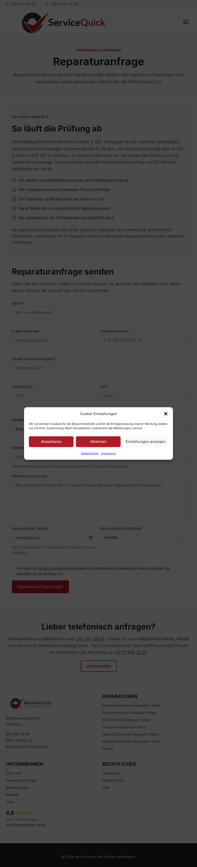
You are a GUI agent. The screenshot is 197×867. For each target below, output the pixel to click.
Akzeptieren (51, 441)
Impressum (108, 453)
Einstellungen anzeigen (146, 441)
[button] (165, 413)
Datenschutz (89, 453)
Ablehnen (98, 441)
